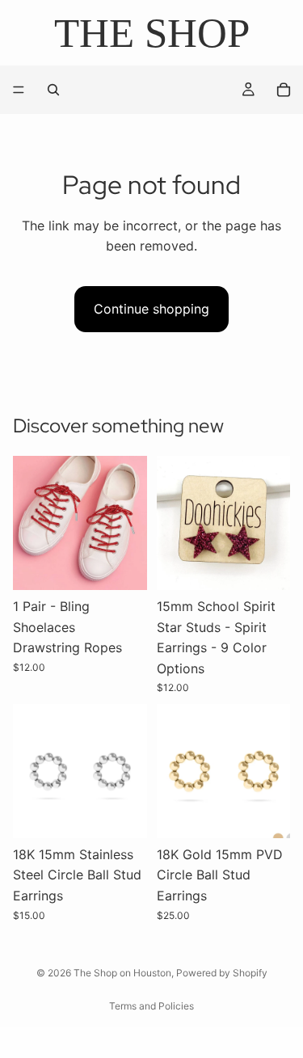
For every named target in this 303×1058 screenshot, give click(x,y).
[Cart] (283, 89)
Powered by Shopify (221, 973)
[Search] (53, 89)
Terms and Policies (151, 1006)
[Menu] (18, 90)
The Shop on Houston (122, 973)
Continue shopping (151, 309)
